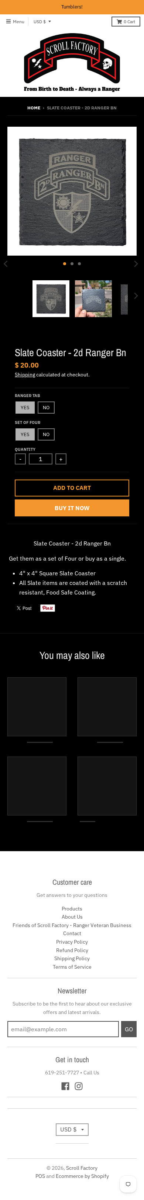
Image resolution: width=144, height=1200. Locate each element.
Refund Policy (72, 950)
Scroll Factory (81, 1168)
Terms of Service (72, 967)
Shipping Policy (72, 958)
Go (129, 1029)
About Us (72, 916)
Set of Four (27, 422)
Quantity (25, 449)
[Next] (136, 264)
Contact (72, 933)
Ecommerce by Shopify (82, 1176)
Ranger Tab (27, 395)
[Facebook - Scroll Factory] (65, 1086)
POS (40, 1176)
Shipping (25, 374)
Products (72, 908)
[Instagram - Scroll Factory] (78, 1086)
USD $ (40, 21)
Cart (129, 21)
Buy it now (72, 508)
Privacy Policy (72, 941)
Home (33, 107)
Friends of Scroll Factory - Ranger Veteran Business (72, 925)
